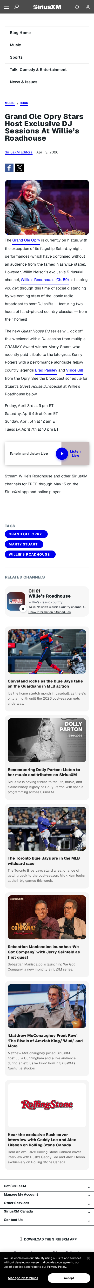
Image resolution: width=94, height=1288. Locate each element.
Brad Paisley (46, 370)
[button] (9, 168)
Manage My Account (21, 1194)
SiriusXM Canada (18, 1211)
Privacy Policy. (57, 1267)
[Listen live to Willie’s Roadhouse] (16, 601)
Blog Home (20, 32)
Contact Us (13, 1220)
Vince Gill (74, 370)
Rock (24, 103)
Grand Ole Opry (26, 240)
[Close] (88, 1258)
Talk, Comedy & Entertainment (38, 69)
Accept (69, 1278)
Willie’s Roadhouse (49, 596)
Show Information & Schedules (49, 612)
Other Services (16, 1203)
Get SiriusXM (15, 1186)
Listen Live (75, 453)
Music (15, 45)
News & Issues (23, 81)
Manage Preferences (23, 1278)
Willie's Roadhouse (29, 554)
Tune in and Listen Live (29, 453)
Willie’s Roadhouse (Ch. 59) (45, 279)
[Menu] (6, 7)
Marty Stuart (23, 544)
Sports (16, 57)
